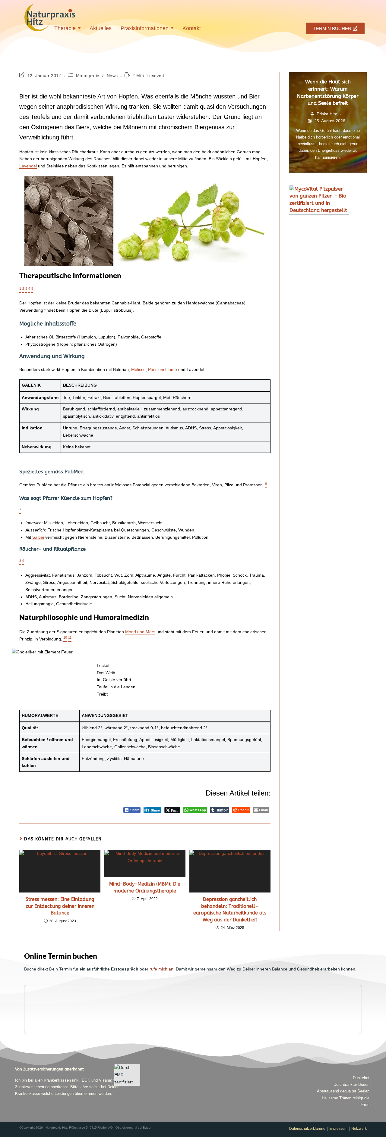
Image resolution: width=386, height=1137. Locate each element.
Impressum (338, 1128)
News (112, 75)
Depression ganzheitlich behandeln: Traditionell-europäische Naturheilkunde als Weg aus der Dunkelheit (229, 909)
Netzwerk (359, 1128)
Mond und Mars (140, 631)
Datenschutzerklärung (307, 1128)
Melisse (138, 369)
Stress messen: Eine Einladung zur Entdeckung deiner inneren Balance (60, 906)
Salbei (38, 537)
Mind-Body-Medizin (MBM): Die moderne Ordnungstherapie (144, 887)
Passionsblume (162, 369)
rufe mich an (161, 969)
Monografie (88, 75)
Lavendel (28, 166)
